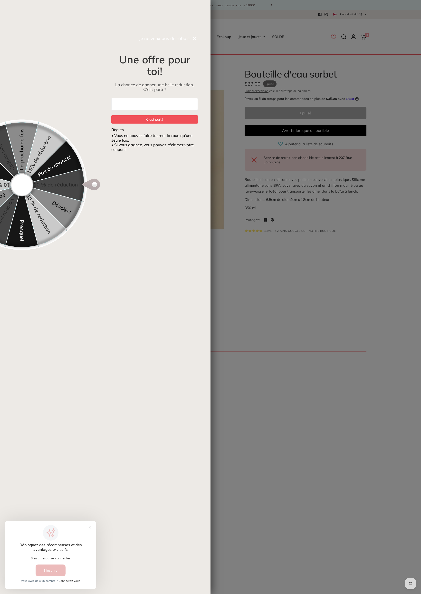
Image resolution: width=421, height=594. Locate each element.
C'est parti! (154, 119)
